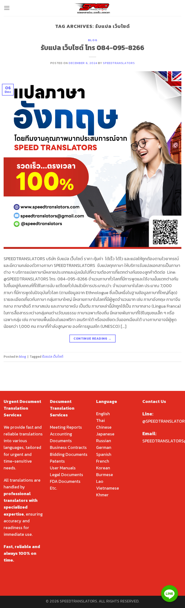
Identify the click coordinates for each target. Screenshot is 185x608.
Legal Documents (66, 475)
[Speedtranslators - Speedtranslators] (92, 8)
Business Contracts (68, 447)
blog (92, 40)
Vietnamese (107, 488)
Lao (99, 481)
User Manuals (63, 468)
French (102, 461)
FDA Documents (65, 481)
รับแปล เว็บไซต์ (52, 356)
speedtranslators (119, 63)
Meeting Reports (66, 427)
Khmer (102, 495)
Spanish (103, 454)
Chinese (104, 427)
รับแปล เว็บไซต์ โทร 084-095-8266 (92, 48)
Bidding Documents (68, 454)
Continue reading (92, 338)
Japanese (105, 434)
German (103, 447)
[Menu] (7, 8)
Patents (57, 461)
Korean (103, 468)
